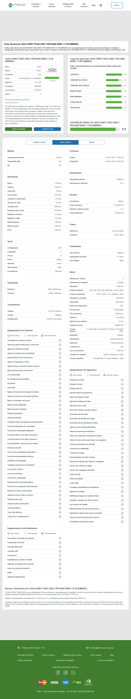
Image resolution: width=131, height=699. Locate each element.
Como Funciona (51, 5)
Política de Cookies (24, 660)
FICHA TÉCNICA (65, 142)
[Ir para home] (17, 5)
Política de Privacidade (65, 660)
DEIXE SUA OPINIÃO (18, 129)
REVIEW (91, 142)
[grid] (65, 366)
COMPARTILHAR (47, 129)
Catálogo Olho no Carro (68, 5)
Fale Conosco (84, 5)
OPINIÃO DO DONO (39, 142)
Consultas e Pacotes (36, 5)
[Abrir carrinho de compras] (101, 5)
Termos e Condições (106, 660)
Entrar (117, 5)
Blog (93, 5)
